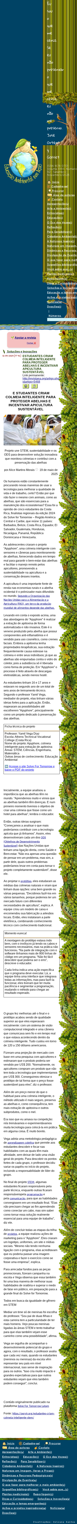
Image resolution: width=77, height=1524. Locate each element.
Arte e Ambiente (59, 208)
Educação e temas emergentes (24, 1503)
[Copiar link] (34, 386)
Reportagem (57, 278)
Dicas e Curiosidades (17, 1498)
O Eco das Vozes (59, 222)
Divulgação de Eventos (19, 1480)
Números (55, 315)
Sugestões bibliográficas (20, 1489)
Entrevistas (55, 213)
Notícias (54, 301)
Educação (55, 217)
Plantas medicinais (15, 1494)
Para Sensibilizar (59, 231)
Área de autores (18, 1447)
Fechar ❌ (31, 343)
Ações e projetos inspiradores (24, 1508)
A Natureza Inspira (50, 1466)
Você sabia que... (60, 269)
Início (55, 182)
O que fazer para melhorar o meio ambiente (33, 1484)
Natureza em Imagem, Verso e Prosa (28, 1470)
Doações (54, 306)
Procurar (57, 190)
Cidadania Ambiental (17, 1466)
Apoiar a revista (25, 337)
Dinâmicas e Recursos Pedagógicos (27, 1475)
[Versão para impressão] (26, 386)
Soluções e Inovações (53, 1498)
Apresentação (58, 203)
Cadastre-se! (59, 186)
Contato (57, 199)
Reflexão (54, 227)
